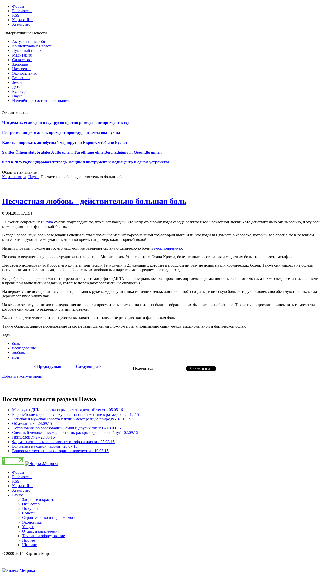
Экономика (32, 522)
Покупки (30, 508)
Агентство (21, 490)
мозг (16, 357)
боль (16, 343)
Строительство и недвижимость (49, 517)
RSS (15, 481)
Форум (18, 472)
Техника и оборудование (43, 536)
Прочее (28, 540)
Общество (31, 504)
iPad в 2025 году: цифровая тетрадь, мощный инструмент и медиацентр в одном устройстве (86, 162)
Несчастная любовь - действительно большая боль (94, 201)
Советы (28, 513)
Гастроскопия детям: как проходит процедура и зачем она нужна (61, 132)
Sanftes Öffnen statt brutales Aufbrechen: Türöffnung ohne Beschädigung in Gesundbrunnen (82, 152)
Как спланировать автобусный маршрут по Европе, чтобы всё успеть (65, 142)
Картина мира (14, 177)
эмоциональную (168, 248)
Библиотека (22, 477)
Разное (18, 495)
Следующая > (88, 366)
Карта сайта (22, 486)
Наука (33, 177)
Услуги (28, 527)
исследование (24, 348)
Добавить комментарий (22, 376)
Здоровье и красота (38, 499)
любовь (18, 352)
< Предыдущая (47, 366)
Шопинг (29, 545)
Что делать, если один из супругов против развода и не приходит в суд (65, 122)
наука (48, 222)
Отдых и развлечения (40, 531)
